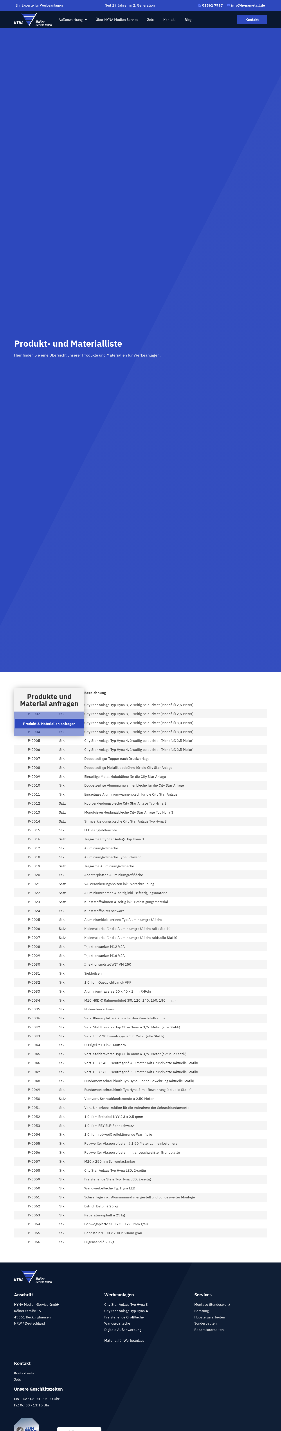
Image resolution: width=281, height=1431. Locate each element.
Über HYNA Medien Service (117, 19)
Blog (188, 19)
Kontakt (169, 19)
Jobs (151, 19)
